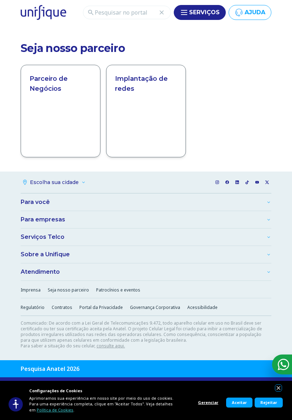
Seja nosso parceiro (68, 290)
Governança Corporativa (155, 307)
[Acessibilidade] (16, 404)
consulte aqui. (111, 346)
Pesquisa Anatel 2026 (50, 369)
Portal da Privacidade (101, 307)
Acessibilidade (202, 307)
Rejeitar (268, 402)
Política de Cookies (55, 410)
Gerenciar (208, 402)
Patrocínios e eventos (118, 290)
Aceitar (239, 402)
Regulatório (33, 307)
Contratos (62, 307)
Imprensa (31, 290)
